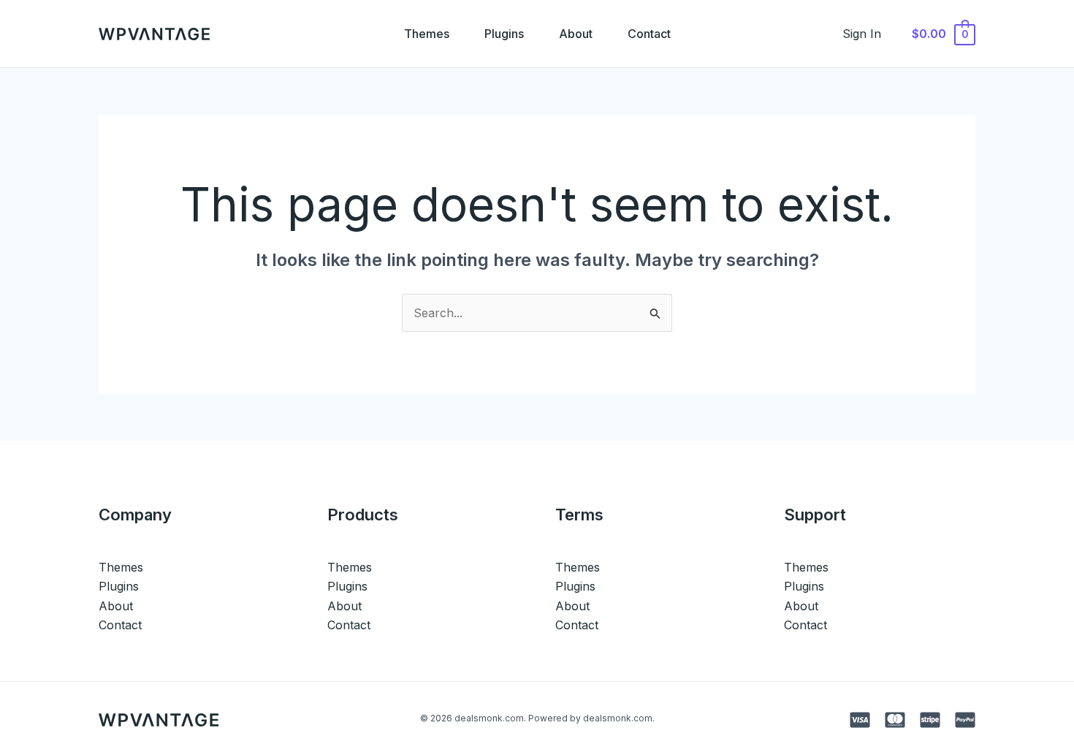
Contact (649, 33)
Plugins (504, 33)
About (576, 33)
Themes (426, 33)
